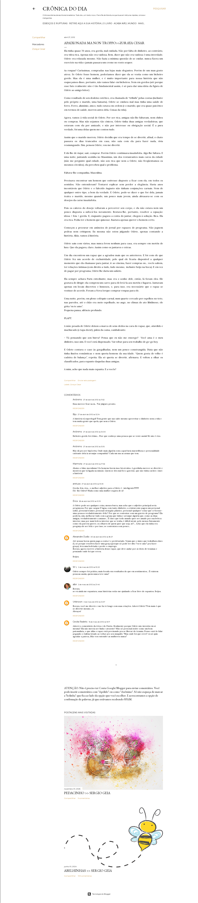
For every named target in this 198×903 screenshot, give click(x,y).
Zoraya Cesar (38, 49)
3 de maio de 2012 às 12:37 (94, 602)
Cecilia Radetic (80, 621)
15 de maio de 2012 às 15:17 (99, 622)
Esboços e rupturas (55, 23)
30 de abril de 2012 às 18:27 (102, 537)
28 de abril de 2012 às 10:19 (90, 501)
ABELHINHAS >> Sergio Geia (88, 870)
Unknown (77, 601)
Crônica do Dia (65, 8)
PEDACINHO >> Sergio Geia (87, 793)
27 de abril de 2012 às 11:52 (94, 400)
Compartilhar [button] (38, 37)
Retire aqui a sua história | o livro (90, 23)
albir (75, 584)
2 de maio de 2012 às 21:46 (89, 584)
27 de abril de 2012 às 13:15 (94, 446)
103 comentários (85, 876)
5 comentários (84, 798)
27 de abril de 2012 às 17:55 (94, 464)
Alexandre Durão (81, 536)
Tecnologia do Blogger (101, 894)
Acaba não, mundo (125, 23)
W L (75, 567)
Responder (78, 408)
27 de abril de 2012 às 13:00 (94, 432)
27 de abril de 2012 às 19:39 (92, 484)
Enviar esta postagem (87, 380)
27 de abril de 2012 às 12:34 (89, 414)
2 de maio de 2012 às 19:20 (89, 567)
